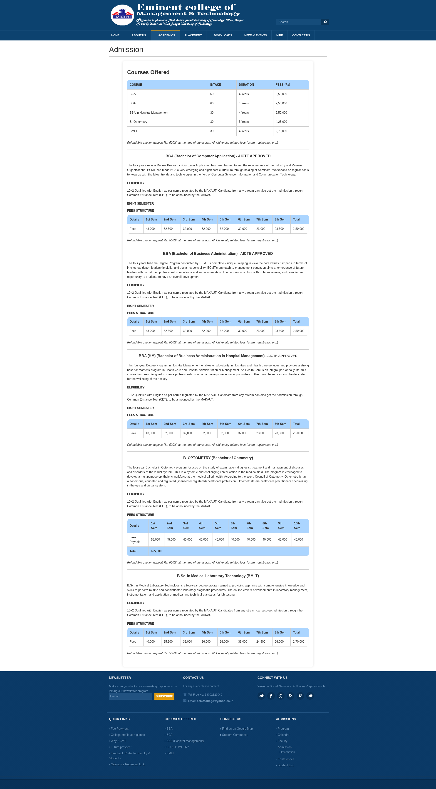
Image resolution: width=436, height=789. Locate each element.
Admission (285, 747)
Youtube (310, 696)
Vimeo (300, 696)
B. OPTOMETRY (177, 747)
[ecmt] (179, 15)
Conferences (286, 759)
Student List (286, 765)
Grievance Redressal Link (128, 764)
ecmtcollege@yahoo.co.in (215, 701)
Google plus (281, 696)
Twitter (261, 696)
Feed (290, 696)
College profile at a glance (128, 734)
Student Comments (235, 734)
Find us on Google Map (237, 728)
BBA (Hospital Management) (185, 741)
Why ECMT (118, 741)
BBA (169, 728)
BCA (169, 734)
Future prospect (121, 747)
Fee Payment (120, 728)
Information (288, 752)
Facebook (271, 696)
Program (283, 728)
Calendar (283, 734)
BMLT (170, 753)
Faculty (282, 741)
